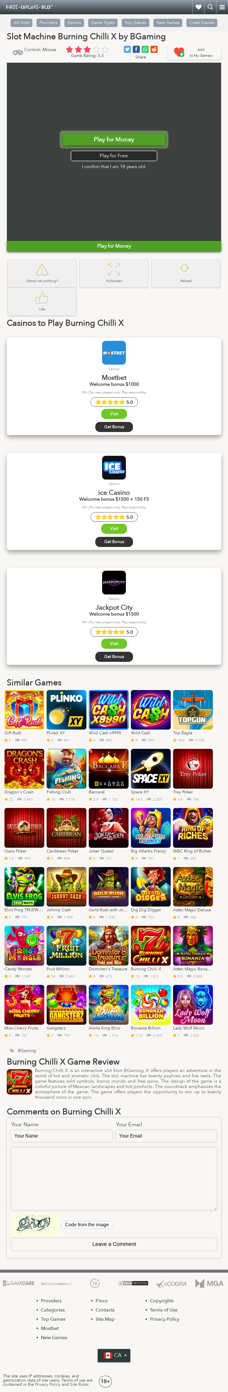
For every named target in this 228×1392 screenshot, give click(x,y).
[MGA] (209, 1283)
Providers (51, 1301)
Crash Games (201, 23)
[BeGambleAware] (56, 1283)
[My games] (198, 7)
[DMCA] (133, 1283)
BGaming (27, 1051)
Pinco (102, 1301)
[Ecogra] (171, 1283)
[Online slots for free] (29, 7)
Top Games (135, 23)
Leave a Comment (114, 1244)
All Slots (21, 23)
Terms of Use (164, 1310)
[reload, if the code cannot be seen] (35, 1225)
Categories (53, 1310)
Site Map (105, 1319)
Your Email (129, 1124)
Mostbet (50, 1328)
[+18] (94, 1283)
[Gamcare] (18, 1283)
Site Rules (79, 1384)
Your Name (24, 1124)
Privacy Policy (164, 1319)
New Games (167, 23)
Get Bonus (114, 427)
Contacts (105, 1310)
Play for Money (114, 139)
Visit (114, 414)
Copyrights (162, 1301)
